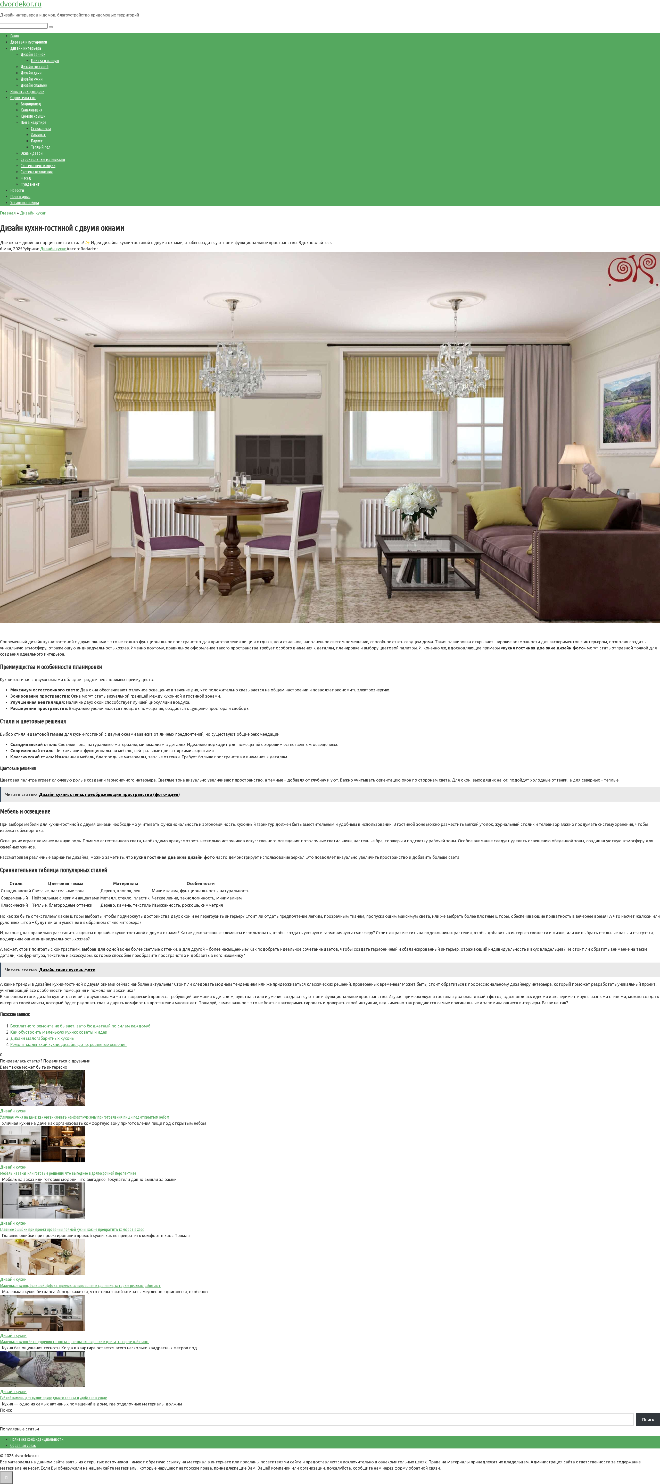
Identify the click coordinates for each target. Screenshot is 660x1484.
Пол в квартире (33, 122)
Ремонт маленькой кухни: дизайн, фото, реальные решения (68, 1044)
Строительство (23, 97)
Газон (14, 35)
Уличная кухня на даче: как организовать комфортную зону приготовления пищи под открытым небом (84, 1117)
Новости (17, 190)
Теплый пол (40, 147)
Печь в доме (20, 196)
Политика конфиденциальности (36, 1439)
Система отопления (37, 171)
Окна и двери (32, 153)
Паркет (37, 141)
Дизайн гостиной (34, 66)
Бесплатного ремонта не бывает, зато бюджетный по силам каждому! (80, 1026)
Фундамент (30, 184)
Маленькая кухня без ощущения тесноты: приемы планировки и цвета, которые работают (74, 1341)
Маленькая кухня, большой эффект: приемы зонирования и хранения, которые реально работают (80, 1285)
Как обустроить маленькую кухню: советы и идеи (58, 1032)
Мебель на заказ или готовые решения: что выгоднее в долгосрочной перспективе (68, 1173)
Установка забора (24, 202)
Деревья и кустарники (28, 42)
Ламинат (38, 134)
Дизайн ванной (33, 54)
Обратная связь (23, 1445)
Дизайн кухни (32, 79)
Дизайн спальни (34, 85)
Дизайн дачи (31, 73)
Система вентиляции (38, 165)
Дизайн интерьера (25, 48)
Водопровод (31, 103)
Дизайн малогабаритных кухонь (42, 1038)
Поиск (6, 1410)
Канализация (31, 110)
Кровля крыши (33, 116)
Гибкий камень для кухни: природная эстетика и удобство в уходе (53, 1397)
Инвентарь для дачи (27, 91)
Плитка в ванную (45, 60)
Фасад (26, 178)
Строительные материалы (43, 159)
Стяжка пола (41, 128)
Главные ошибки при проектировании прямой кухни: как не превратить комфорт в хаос (72, 1229)
